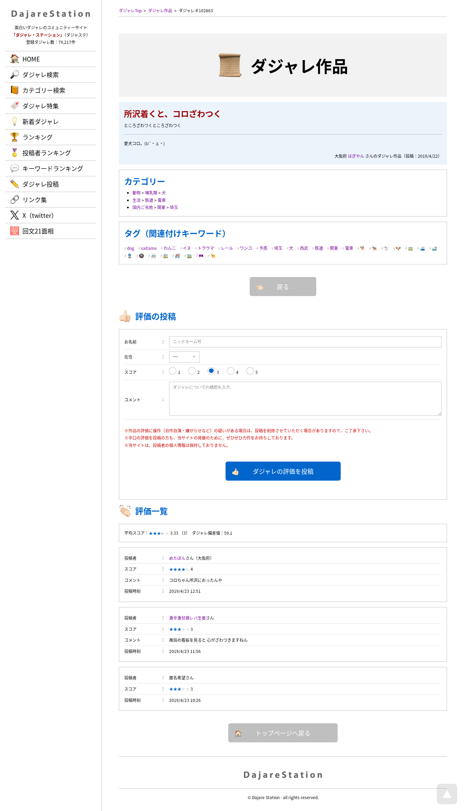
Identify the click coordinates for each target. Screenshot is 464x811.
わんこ (170, 248)
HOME (31, 58)
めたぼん (177, 558)
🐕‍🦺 (374, 248)
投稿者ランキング (46, 152)
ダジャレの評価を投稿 (283, 471)
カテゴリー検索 (43, 90)
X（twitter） (39, 215)
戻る (283, 286)
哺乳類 (151, 192)
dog (130, 248)
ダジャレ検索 (40, 74)
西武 (304, 248)
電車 (162, 200)
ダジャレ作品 (160, 10)
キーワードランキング (52, 168)
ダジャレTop (130, 10)
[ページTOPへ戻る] (447, 802)
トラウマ (206, 248)
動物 (136, 192)
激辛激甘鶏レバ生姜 (187, 618)
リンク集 (34, 199)
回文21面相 (38, 230)
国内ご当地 (142, 207)
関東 (161, 207)
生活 (136, 200)
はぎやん (356, 156)
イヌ (187, 248)
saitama (149, 248)
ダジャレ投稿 (40, 183)
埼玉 (174, 207)
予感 (263, 248)
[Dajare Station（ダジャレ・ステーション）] (283, 775)
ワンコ (246, 248)
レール (227, 248)
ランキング (37, 137)
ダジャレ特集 (40, 105)
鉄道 (149, 200)
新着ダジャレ (40, 121)
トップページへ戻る (282, 732)
